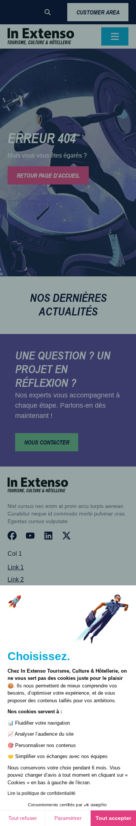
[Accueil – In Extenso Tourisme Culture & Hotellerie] (41, 36)
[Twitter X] (66, 535)
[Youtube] (30, 535)
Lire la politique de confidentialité (42, 793)
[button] (48, 12)
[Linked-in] (48, 535)
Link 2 (16, 579)
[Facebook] (12, 535)
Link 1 (16, 567)
